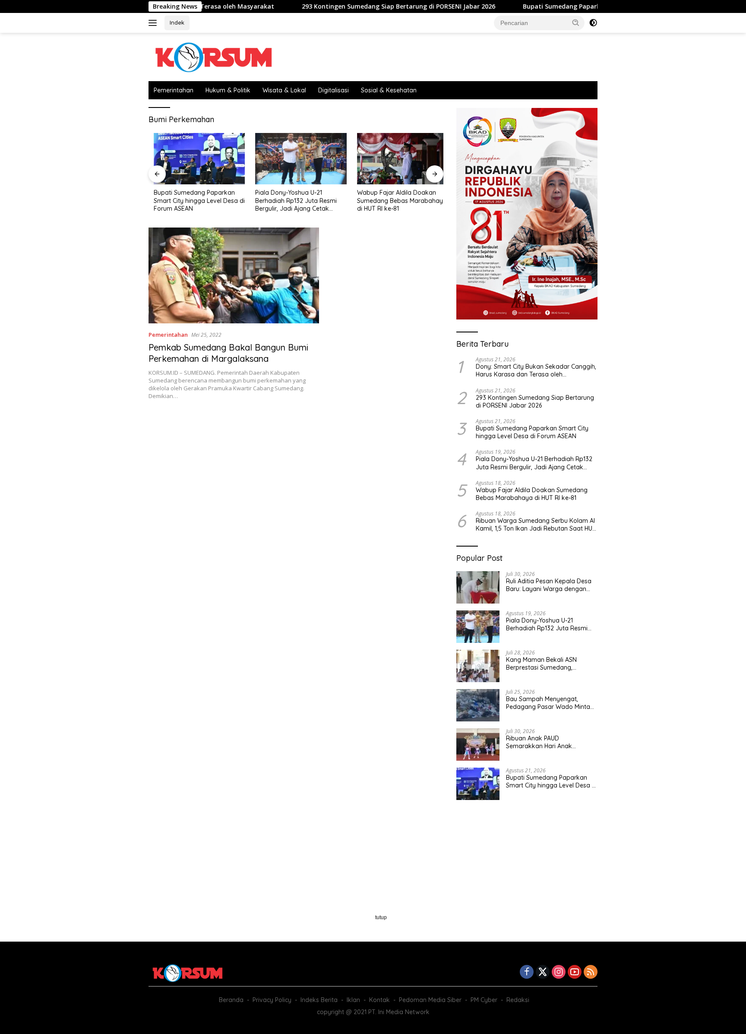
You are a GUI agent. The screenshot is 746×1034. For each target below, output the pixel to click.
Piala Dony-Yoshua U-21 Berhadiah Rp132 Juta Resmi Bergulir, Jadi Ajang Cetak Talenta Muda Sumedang (291, 200)
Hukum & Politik (227, 90)
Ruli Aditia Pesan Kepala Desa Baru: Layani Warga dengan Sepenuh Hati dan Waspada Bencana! (548, 585)
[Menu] (154, 23)
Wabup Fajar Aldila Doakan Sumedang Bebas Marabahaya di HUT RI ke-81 (397, 200)
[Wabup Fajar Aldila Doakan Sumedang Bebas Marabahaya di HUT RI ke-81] (397, 158)
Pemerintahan (173, 90)
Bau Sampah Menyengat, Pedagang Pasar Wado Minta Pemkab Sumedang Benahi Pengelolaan (548, 703)
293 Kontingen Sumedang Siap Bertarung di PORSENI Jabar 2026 (359, 6)
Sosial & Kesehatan (389, 90)
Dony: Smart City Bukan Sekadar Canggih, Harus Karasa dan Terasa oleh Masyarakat (536, 370)
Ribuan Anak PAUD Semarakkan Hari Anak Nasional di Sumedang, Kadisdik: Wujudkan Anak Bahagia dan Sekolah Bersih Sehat (546, 742)
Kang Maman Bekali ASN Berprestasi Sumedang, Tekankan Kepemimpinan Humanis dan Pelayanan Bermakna (542, 663)
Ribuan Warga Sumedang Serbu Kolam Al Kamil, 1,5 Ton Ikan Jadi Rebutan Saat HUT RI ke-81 (536, 524)
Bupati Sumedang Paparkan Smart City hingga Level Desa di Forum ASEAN (596, 6)
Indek (177, 22)
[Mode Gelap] (593, 23)
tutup (381, 917)
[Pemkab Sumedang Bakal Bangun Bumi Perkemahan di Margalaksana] (234, 275)
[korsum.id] (213, 56)
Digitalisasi (333, 90)
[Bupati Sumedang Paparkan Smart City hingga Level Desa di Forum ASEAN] (194, 158)
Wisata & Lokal (284, 90)
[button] (576, 22)
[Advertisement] (296, 477)
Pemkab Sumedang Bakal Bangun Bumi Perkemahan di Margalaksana (228, 353)
